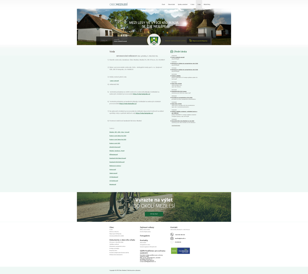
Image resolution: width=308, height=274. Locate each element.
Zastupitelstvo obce (145, 245)
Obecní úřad (171, 4)
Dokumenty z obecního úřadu (122, 240)
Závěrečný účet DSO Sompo (179, 91)
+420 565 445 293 (177, 235)
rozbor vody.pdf (114, 81)
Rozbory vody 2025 (114, 143)
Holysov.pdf (112, 170)
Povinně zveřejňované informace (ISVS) (119, 253)
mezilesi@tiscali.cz (178, 238)
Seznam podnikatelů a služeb (116, 236)
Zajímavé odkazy (147, 227)
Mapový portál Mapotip (200, 41)
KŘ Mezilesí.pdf (113, 155)
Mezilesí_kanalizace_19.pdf (116, 151)
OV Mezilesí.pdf (113, 177)
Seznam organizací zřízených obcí (148, 247)
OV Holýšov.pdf (113, 181)
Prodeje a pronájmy (114, 248)
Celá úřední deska (176, 126)
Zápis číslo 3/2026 (177, 104)
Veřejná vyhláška (176, 76)
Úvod (163, 4)
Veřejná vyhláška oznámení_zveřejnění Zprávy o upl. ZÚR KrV (184, 112)
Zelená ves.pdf (113, 173)
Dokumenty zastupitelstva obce (117, 246)
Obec (111, 227)
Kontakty (144, 240)
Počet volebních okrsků (120, 41)
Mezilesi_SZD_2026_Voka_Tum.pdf (119, 132)
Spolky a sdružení (182, 4)
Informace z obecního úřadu (116, 242)
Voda (199, 4)
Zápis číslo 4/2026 (177, 84)
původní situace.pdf (114, 147)
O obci (192, 4)
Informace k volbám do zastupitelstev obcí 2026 (185, 63)
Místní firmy (207, 4)
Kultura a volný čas (114, 232)
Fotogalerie (145, 235)
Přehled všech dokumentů (115, 255)
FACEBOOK (175, 242)
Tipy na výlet (154, 214)
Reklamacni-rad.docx (115, 166)
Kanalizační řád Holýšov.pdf (117, 162)
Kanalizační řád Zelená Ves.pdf (117, 158)
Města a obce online (145, 230)
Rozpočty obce (113, 251)
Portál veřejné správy (145, 232)
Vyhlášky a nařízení (114, 244)
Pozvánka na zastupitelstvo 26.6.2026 (182, 98)
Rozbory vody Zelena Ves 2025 (117, 140)
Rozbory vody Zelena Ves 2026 (117, 136)
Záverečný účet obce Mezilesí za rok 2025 (183, 121)
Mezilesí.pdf (112, 185)
